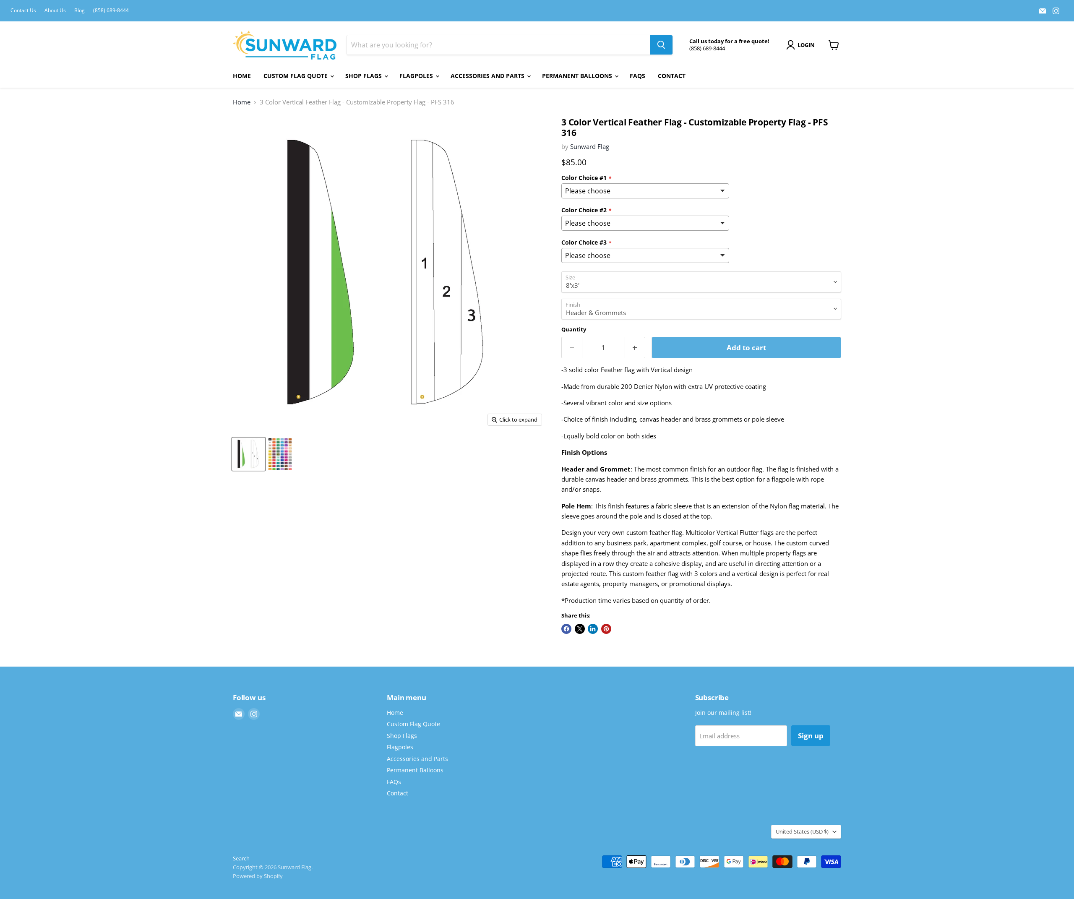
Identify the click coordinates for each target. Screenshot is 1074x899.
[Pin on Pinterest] (606, 629)
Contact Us (23, 10)
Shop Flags (364, 76)
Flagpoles (417, 76)
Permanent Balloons (578, 76)
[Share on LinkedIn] (593, 629)
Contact (672, 76)
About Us (55, 10)
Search (241, 858)
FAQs (637, 76)
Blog (79, 10)
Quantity (573, 329)
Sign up (811, 735)
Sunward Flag (589, 146)
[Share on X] (580, 629)
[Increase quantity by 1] (635, 347)
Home (242, 76)
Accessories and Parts (488, 76)
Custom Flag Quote (296, 76)
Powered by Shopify (258, 876)
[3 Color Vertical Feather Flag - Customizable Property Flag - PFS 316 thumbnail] (248, 454)
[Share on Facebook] (566, 629)
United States (802, 831)
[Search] (661, 45)
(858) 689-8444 (111, 10)
